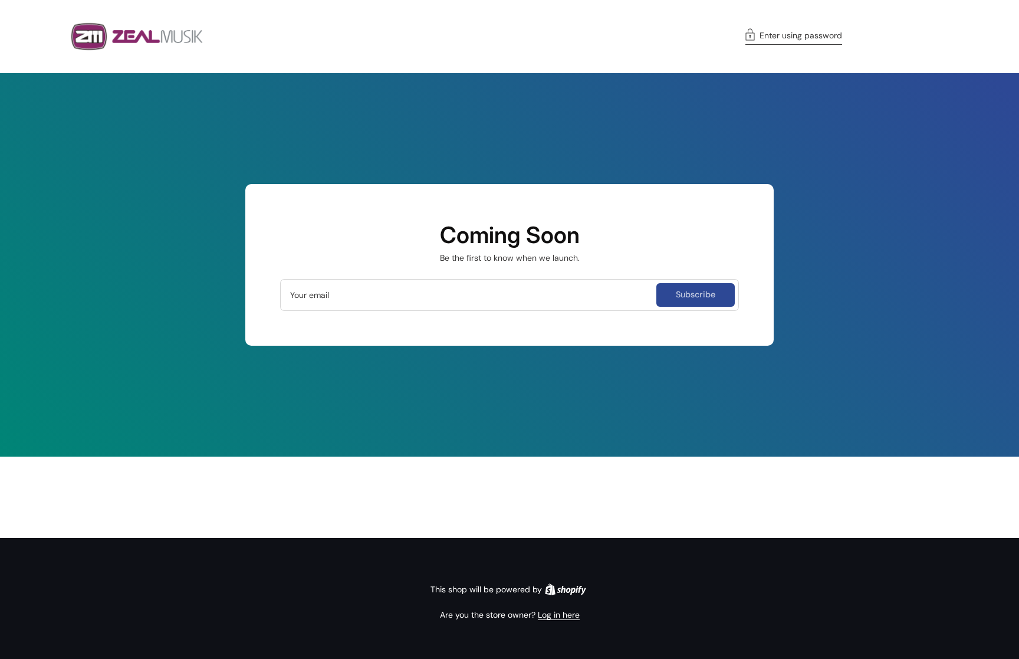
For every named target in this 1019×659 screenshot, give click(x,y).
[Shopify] (565, 589)
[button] (793, 36)
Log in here (559, 614)
